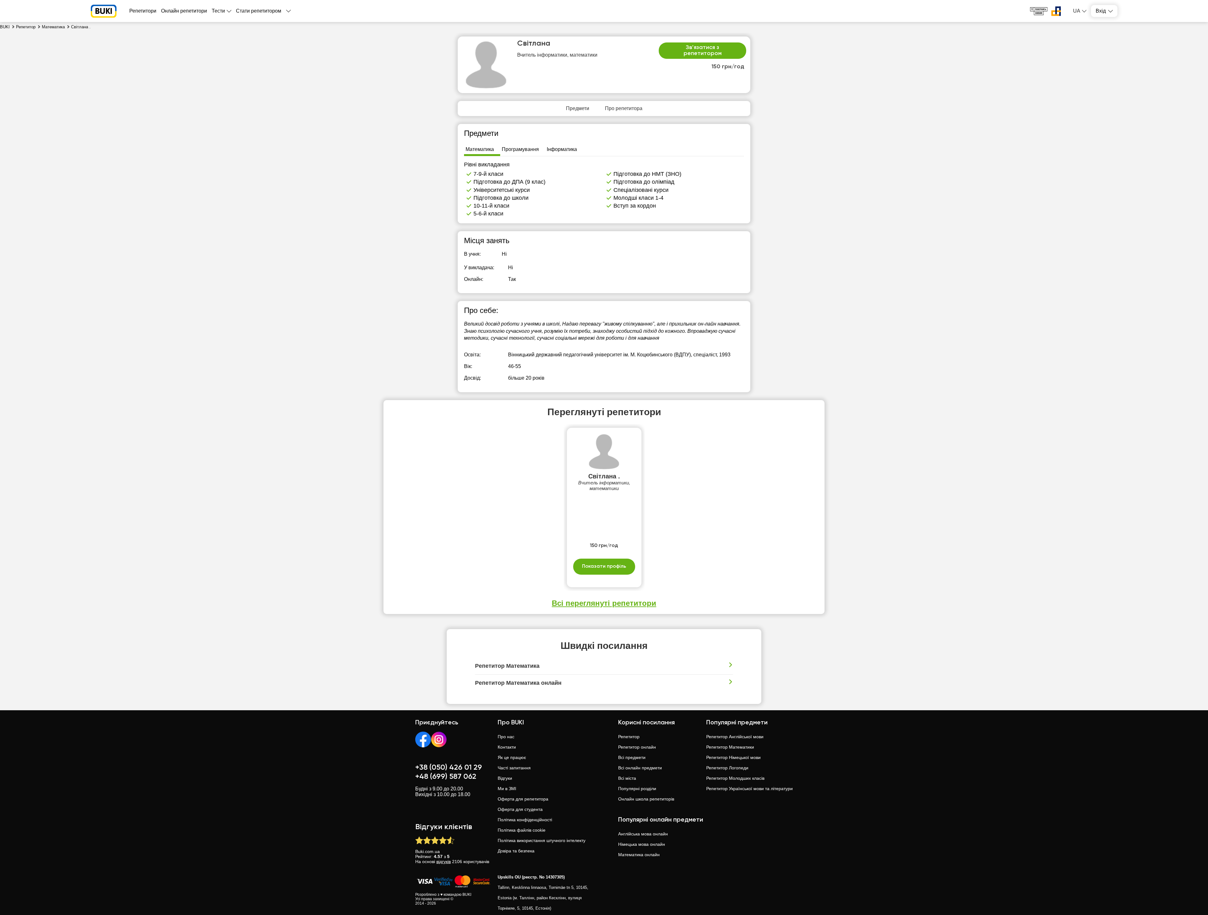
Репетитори (142, 11)
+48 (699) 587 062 (445, 776)
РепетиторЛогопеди (727, 767)
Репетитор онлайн (637, 747)
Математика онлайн (639, 854)
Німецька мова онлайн (641, 844)
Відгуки (505, 778)
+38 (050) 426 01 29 (448, 767)
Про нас (506, 736)
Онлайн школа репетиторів (646, 798)
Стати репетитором (258, 11)
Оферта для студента (520, 809)
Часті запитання (514, 767)
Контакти (507, 747)
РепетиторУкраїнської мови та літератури (749, 788)
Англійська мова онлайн (643, 833)
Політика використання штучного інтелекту (541, 840)
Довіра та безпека (516, 850)
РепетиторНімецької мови (733, 757)
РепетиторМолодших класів (735, 778)
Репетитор (629, 736)
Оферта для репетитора (523, 798)
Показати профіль (604, 566)
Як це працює (512, 757)
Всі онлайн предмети (640, 767)
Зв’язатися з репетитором (703, 51)
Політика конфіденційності (525, 819)
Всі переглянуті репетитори (604, 603)
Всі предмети (632, 757)
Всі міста (627, 778)
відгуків (443, 861)
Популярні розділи (637, 788)
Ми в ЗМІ (507, 788)
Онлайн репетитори (184, 11)
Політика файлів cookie (521, 830)
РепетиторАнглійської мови (734, 736)
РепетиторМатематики (730, 747)
